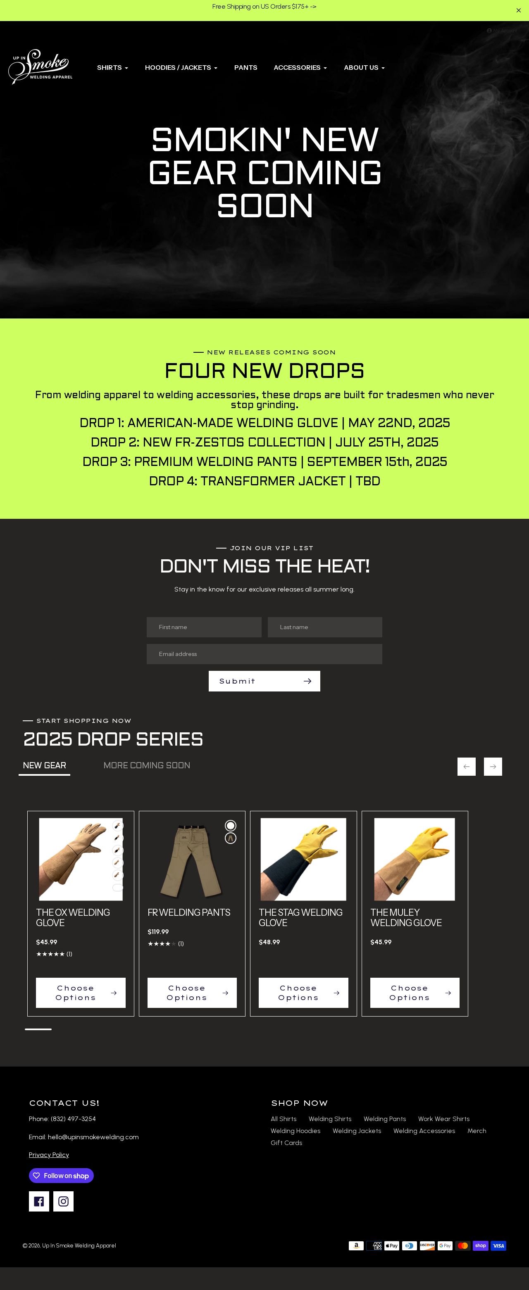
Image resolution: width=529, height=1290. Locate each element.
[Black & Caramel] (118, 825)
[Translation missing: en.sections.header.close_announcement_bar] (519, 10)
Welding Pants (385, 1119)
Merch (476, 1131)
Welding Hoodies (295, 1131)
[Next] (493, 767)
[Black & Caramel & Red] (118, 838)
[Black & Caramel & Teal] (118, 850)
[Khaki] (230, 838)
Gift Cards (286, 1143)
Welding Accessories (424, 1131)
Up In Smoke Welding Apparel (79, 1245)
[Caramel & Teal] (118, 863)
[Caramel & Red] (118, 875)
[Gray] (230, 825)
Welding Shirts (330, 1119)
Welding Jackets (357, 1131)
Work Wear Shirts (443, 1119)
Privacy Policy (49, 1155)
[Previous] (467, 767)
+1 (118, 888)
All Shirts (283, 1119)
